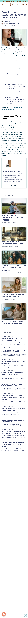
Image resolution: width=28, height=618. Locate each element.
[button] (4, 614)
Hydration (3, 336)
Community (4, 440)
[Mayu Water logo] (14, 5)
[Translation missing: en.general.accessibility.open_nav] (2, 4)
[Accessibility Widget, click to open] (25, 615)
